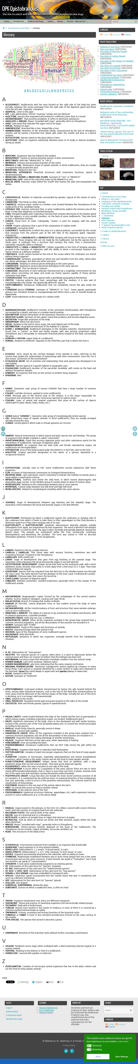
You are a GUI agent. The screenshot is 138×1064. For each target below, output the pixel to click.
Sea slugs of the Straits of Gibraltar (117, 61)
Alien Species (107, 220)
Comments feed (14, 1015)
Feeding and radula (110, 206)
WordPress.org (13, 1019)
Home (105, 193)
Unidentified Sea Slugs (111, 75)
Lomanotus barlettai (109, 77)
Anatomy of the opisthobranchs (116, 201)
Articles (103, 242)
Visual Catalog (108, 222)
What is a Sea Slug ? (110, 199)
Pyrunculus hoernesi (110, 91)
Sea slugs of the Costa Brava (113, 70)
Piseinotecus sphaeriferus (112, 84)
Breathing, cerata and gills (113, 211)
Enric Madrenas (46, 1010)
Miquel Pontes (46, 1012)
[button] (89, 1045)
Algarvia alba (106, 89)
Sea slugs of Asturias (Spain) (113, 51)
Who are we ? (108, 246)
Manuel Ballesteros (48, 1008)
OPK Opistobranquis (20, 9)
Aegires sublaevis (108, 94)
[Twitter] (3, 428)
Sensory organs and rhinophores (116, 208)
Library (105, 238)
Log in (9, 1008)
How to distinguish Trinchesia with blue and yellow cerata (116, 141)
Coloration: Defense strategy (115, 204)
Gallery (105, 235)
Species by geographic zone (117, 225)
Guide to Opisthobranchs (114, 231)
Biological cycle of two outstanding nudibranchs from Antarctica (116, 113)
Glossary (105, 218)
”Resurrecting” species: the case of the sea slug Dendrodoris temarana (117, 133)
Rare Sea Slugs (107, 49)
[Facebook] (3, 434)
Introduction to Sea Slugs (18, 28)
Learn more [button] (123, 1041)
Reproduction (107, 213)
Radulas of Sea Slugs (110, 46)
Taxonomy (108, 215)
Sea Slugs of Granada (110, 65)
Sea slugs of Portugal (110, 68)
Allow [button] (98, 1057)
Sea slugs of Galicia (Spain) (112, 56)
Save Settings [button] (121, 1057)
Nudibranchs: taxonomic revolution (117, 106)
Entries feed (12, 1011)
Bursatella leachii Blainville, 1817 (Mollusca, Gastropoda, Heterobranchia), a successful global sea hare (117, 124)
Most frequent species (112, 227)
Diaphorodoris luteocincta (112, 80)
